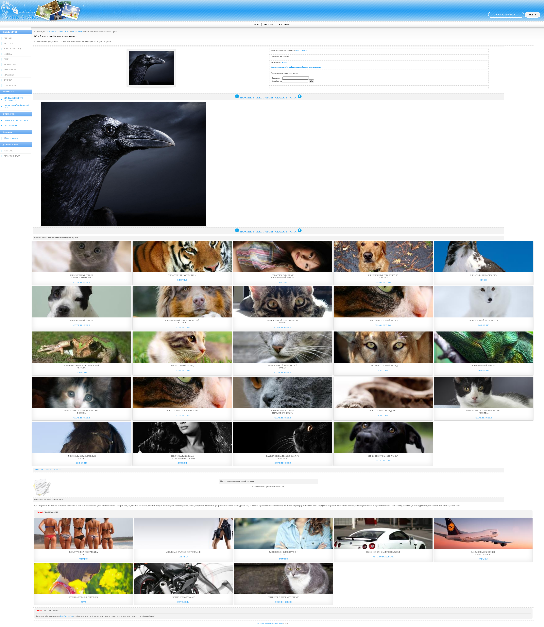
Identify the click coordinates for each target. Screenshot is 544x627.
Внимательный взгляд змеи (383, 411)
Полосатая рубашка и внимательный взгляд (282, 276)
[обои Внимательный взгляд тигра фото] (182, 256)
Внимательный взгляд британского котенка (81, 276)
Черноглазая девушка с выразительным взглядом (182, 457)
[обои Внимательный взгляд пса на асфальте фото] (383, 256)
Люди (6, 59)
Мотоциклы (183, 602)
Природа (8, 38)
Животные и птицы (13, 49)
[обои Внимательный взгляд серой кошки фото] (282, 347)
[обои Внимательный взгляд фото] (81, 301)
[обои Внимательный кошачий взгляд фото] (182, 392)
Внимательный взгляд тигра (182, 275)
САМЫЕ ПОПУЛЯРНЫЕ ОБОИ (16, 120)
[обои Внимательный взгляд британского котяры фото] (282, 392)
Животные (182, 280)
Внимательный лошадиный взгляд (82, 457)
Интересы (8, 43)
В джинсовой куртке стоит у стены (283, 553)
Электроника (10, 85)
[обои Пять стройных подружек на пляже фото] (83, 533)
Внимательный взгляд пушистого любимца (483, 412)
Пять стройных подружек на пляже (83, 553)
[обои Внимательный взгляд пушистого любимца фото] (483, 392)
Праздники (9, 75)
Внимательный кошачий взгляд (182, 411)
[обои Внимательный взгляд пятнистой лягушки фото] (81, 347)
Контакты (8, 151)
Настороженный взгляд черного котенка (282, 457)
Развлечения (10, 70)
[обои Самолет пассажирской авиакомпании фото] (483, 533)
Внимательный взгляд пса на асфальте (383, 276)
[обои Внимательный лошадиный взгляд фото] (81, 437)
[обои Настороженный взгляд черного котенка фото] (282, 437)
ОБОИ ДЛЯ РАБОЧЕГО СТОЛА (58, 32)
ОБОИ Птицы (77, 32)
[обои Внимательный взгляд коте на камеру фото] (282, 301)
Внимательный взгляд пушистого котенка (81, 412)
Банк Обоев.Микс (66, 616)
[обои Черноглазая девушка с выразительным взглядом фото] (182, 437)
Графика (8, 54)
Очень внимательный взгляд (383, 320)
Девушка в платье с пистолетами (183, 552)
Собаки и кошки (81, 282)
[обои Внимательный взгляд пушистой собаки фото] (182, 301)
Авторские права (12, 156)
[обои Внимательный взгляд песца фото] (483, 301)
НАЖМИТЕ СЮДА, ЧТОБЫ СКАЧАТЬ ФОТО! (268, 97)
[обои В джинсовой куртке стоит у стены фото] (283, 533)
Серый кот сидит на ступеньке (283, 597)
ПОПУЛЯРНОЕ (285, 24)
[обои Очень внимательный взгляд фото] (383, 301)
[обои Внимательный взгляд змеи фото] (383, 392)
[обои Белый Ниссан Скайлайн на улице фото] (383, 533)
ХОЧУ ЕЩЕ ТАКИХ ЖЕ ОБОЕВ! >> (47, 470)
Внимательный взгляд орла (484, 275)
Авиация (483, 559)
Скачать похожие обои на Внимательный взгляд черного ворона (296, 67)
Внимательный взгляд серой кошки (282, 366)
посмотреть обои (301, 50)
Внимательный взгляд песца (483, 320)
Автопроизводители (383, 557)
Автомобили (10, 64)
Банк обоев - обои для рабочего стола (269, 624)
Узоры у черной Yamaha (183, 597)
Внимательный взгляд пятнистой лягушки (81, 366)
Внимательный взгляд (81, 320)
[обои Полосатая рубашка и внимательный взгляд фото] (282, 256)
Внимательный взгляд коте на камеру (282, 321)
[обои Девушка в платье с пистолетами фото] (183, 533)
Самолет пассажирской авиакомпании (483, 553)
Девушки (282, 282)
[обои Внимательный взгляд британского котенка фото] (81, 256)
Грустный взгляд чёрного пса (383, 456)
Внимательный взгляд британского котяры (282, 412)
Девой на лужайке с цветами (83, 597)
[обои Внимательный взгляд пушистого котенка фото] (81, 392)
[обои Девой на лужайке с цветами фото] (83, 578)
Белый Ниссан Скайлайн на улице (383, 552)
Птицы (284, 62)
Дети (83, 602)
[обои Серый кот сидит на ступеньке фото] (283, 578)
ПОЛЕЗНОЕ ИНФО (11, 126)
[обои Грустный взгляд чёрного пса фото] (383, 437)
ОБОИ (256, 24)
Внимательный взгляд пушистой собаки (182, 321)
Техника (8, 80)
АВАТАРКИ (268, 24)
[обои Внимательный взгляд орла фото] (483, 256)
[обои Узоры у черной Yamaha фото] (183, 578)
